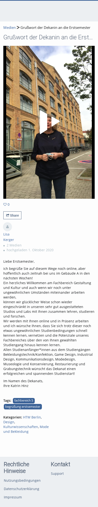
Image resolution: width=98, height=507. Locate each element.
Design (8, 422)
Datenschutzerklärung (21, 488)
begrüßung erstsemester (22, 407)
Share (14, 215)
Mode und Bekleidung (26, 429)
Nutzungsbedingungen (22, 480)
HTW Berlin (32, 417)
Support (57, 473)
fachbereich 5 (23, 400)
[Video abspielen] (49, 122)
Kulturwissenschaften (20, 426)
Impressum (13, 497)
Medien (9, 27)
